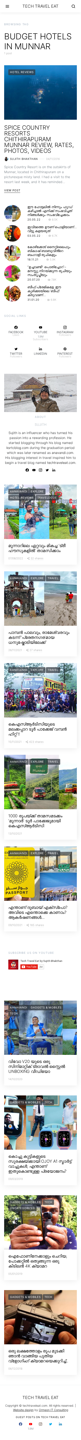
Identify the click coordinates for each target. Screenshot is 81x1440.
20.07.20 (33, 279)
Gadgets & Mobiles (46, 1007)
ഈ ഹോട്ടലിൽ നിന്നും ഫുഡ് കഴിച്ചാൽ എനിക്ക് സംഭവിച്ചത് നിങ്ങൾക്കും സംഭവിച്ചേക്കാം (49, 211)
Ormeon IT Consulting (53, 1410)
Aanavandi (18, 491)
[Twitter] (47, 470)
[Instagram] (40, 470)
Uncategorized (22, 1208)
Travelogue (47, 497)
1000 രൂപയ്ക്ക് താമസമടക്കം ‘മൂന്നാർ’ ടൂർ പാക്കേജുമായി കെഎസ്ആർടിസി (35, 820)
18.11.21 (32, 259)
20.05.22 (33, 219)
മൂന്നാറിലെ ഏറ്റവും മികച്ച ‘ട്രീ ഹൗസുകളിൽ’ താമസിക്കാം (36, 548)
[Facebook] (27, 470)
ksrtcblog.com (17, 448)
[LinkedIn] (54, 470)
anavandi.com (62, 453)
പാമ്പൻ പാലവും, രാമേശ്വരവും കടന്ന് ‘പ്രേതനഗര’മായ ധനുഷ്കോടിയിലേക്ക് (38, 637)
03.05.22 (33, 235)
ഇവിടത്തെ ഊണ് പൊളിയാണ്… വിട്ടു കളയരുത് (51, 229)
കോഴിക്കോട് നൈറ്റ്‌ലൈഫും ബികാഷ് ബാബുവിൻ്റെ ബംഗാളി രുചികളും (48, 251)
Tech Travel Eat (40, 6)
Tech (14, 1013)
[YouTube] (34, 470)
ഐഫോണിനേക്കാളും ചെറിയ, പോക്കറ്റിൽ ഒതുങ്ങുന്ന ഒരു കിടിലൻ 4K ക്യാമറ (37, 1261)
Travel (53, 578)
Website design (23, 1410)
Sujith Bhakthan (24, 158)
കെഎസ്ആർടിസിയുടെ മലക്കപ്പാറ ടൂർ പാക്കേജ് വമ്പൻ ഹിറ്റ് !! (37, 729)
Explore (37, 491)
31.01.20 (33, 299)
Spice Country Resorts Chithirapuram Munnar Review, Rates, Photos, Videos (39, 139)
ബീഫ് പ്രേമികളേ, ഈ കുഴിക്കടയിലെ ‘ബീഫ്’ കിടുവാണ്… (44, 291)
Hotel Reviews (22, 72)
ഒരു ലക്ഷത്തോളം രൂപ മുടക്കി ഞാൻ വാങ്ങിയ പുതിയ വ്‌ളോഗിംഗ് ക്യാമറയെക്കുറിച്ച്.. (38, 1355)
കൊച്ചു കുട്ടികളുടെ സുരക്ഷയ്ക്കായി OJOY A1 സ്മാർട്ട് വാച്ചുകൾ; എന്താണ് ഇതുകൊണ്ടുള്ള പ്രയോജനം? (39, 1164)
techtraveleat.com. (61, 463)
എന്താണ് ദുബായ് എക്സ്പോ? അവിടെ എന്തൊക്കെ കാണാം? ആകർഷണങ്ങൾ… (38, 912)
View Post (12, 190)
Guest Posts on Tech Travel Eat (40, 1417)
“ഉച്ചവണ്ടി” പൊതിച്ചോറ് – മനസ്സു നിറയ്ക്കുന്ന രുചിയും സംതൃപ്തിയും (49, 271)
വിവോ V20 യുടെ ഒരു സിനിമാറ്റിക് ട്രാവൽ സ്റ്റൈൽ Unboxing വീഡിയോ (36, 1066)
